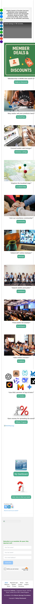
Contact (20, 584)
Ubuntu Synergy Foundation (22, 595)
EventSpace (21, 326)
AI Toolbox (21, 396)
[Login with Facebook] (5, 506)
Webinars (7, 584)
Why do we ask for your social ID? (11, 510)
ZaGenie (13, 590)
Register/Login (14, 582)
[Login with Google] (12, 506)
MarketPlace (21, 117)
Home (6, 582)
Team (26, 582)
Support (26, 584)
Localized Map (21, 187)
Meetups (21, 256)
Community (21, 221)
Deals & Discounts (21, 82)
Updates (14, 584)
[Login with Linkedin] (9, 506)
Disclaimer (21, 586)
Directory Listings (21, 152)
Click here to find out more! (21, 497)
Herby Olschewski (21, 598)
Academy (21, 361)
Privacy (14, 586)
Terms (8, 586)
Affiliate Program (21, 422)
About (21, 582)
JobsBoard (21, 291)
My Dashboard (21, 474)
